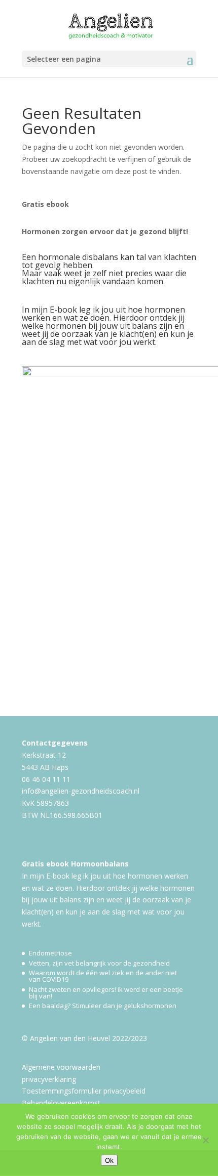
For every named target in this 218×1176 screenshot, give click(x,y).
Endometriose (50, 952)
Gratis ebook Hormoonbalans (75, 863)
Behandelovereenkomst (61, 1103)
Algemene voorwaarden (61, 1067)
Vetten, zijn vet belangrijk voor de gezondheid (99, 963)
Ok (109, 1160)
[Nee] (205, 1140)
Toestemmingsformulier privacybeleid (84, 1091)
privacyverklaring (49, 1079)
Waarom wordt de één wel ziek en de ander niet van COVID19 (103, 976)
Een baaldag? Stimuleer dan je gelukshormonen (102, 1005)
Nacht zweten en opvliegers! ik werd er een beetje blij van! (106, 992)
